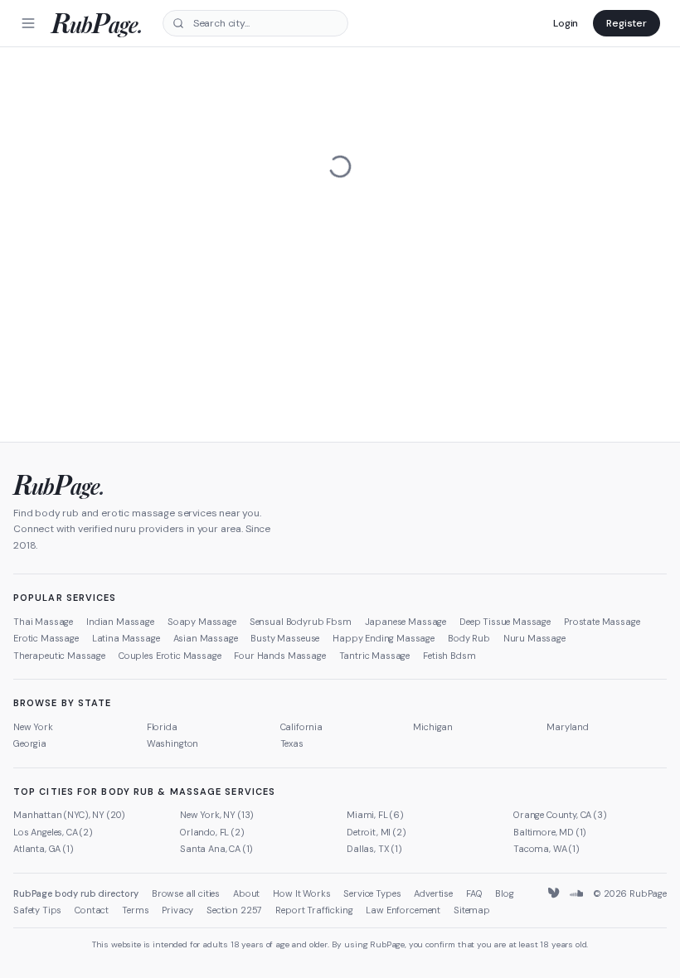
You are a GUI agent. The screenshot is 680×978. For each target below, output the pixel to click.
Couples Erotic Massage (170, 655)
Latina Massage (126, 638)
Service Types (372, 893)
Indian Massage (120, 621)
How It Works (301, 893)
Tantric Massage (374, 655)
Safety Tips (37, 910)
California (301, 727)
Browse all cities (186, 893)
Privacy (177, 910)
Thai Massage (43, 621)
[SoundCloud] (576, 893)
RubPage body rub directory (75, 893)
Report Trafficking (313, 910)
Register (626, 23)
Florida (162, 727)
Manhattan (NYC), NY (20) (69, 815)
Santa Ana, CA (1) (216, 849)
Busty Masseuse (284, 638)
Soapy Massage (202, 621)
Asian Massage (205, 638)
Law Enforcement (403, 910)
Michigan (433, 727)
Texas (292, 743)
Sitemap (472, 910)
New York (33, 727)
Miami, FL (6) (375, 815)
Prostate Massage (601, 621)
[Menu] (28, 23)
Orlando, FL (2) (212, 832)
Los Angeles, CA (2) (53, 832)
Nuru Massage (534, 638)
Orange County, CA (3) (560, 815)
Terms (135, 910)
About (246, 893)
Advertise (433, 893)
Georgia (29, 743)
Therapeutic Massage (59, 655)
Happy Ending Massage (384, 638)
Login (565, 23)
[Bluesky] (554, 893)
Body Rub (469, 638)
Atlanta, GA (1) (43, 849)
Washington (172, 743)
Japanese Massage (405, 621)
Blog (504, 893)
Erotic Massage (46, 638)
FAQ (474, 893)
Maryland (567, 727)
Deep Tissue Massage (505, 621)
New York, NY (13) (217, 815)
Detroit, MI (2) (376, 832)
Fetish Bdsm (449, 655)
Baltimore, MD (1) (549, 832)
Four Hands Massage (279, 655)
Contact (92, 910)
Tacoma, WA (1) (546, 849)
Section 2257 (234, 910)
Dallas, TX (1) (374, 849)
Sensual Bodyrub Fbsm (301, 621)
